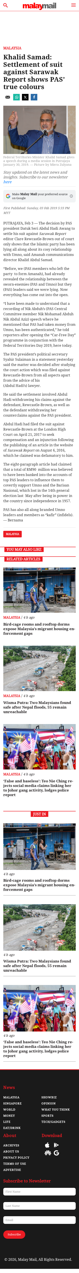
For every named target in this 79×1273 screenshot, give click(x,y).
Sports (47, 1115)
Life (7, 1121)
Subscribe (14, 1234)
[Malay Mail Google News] (56, 1156)
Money (9, 1115)
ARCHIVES (11, 1145)
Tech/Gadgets (53, 1121)
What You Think (55, 1109)
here (7, 182)
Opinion (48, 1103)
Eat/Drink (12, 1128)
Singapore (12, 1103)
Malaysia (12, 48)
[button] (71, 196)
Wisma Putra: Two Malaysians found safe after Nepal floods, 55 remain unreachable (37, 707)
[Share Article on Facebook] (34, 99)
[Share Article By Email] (7, 99)
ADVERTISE (12, 1169)
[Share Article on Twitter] (25, 99)
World (9, 1109)
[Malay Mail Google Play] (56, 1148)
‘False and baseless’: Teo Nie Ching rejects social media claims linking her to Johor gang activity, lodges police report (38, 788)
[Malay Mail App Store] (47, 1148)
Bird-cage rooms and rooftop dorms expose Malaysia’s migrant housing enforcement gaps (39, 629)
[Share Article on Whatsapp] (16, 99)
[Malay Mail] (39, 9)
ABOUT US (11, 1151)
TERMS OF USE (14, 1163)
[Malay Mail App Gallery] (48, 1156)
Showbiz (49, 1097)
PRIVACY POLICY (16, 1157)
